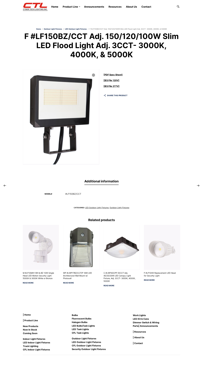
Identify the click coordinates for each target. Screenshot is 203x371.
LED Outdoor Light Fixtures (76, 29)
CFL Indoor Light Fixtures (36, 349)
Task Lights (89, 325)
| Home (27, 314)
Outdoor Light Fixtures (53, 29)
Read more (28, 283)
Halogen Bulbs (79, 322)
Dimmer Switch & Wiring (146, 322)
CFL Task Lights (80, 332)
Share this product (117, 95)
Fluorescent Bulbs (81, 318)
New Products (30, 326)
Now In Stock (30, 329)
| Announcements (148, 326)
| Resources (139, 331)
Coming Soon (30, 333)
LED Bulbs (77, 325)
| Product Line (30, 320)
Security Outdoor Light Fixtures (89, 349)
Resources (115, 6)
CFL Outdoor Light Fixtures (86, 345)
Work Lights (139, 315)
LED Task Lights (80, 329)
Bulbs (75, 315)
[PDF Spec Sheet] (113, 74)
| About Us (138, 337)
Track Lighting (30, 346)
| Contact (138, 343)
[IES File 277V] (111, 86)
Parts (136, 326)
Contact (146, 6)
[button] (93, 75)
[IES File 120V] (111, 80)
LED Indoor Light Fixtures (36, 342)
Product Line (70, 6)
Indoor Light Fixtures (34, 339)
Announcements (94, 6)
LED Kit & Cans (141, 318)
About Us (131, 6)
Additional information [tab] (101, 181)
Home (54, 6)
